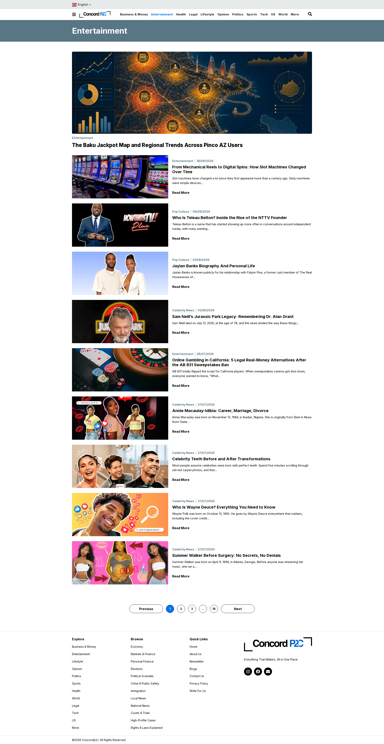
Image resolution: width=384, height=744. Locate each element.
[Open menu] (74, 14)
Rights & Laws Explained (147, 727)
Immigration (138, 691)
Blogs (193, 669)
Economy (137, 646)
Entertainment (82, 138)
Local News (138, 698)
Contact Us (197, 676)
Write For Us (198, 691)
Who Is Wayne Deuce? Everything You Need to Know (223, 507)
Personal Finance (142, 661)
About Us (196, 654)
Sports (76, 683)
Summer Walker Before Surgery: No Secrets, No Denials (226, 555)
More (86, 728)
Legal (75, 705)
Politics (76, 676)
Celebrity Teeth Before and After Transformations (221, 458)
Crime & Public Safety (145, 683)
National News (140, 705)
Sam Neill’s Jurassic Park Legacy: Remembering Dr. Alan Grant (233, 316)
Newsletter (197, 661)
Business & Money (84, 646)
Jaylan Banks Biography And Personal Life (213, 265)
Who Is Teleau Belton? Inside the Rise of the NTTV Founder (229, 217)
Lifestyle (77, 661)
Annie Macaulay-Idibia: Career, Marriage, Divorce (220, 410)
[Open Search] (310, 14)
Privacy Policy (199, 683)
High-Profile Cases (143, 720)
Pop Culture (180, 211)
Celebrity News (183, 310)
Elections (137, 669)
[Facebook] (258, 672)
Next (238, 609)
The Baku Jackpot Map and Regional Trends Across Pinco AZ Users (157, 145)
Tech (75, 713)
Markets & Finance (143, 654)
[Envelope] (268, 672)
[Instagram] (248, 672)
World (76, 698)
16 (215, 607)
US (74, 720)
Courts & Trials (140, 713)
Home (193, 646)
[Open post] (120, 176)
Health (76, 691)
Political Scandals (142, 676)
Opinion (77, 669)
